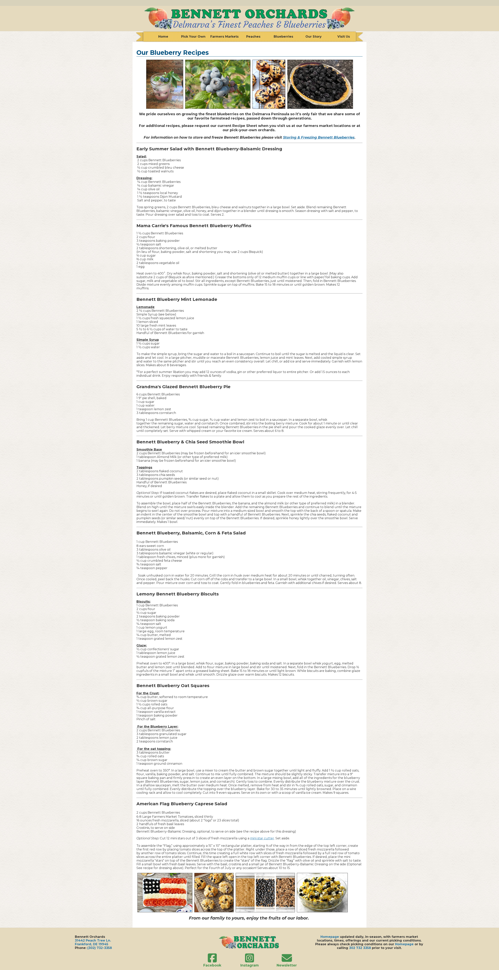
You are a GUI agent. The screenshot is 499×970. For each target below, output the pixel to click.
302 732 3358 (360, 948)
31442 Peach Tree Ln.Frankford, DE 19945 (93, 942)
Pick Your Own (193, 36)
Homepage (329, 937)
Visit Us (343, 36)
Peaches (253, 36)
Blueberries (283, 36)
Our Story (313, 36)
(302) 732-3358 (99, 948)
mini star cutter (262, 838)
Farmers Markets (223, 36)
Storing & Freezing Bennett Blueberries (319, 137)
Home (163, 36)
